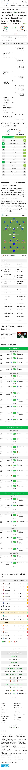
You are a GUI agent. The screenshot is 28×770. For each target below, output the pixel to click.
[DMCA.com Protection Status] (5, 766)
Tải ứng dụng (14, 724)
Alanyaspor (7, 596)
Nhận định (20, 43)
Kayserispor (7, 475)
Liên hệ (3, 759)
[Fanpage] (13, 757)
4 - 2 (14, 687)
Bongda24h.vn (15, 762)
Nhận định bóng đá (5, 716)
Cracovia (8, 548)
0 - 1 (14, 680)
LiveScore (4, 12)
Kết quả (15, 12)
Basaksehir (20, 354)
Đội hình (15, 43)
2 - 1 (14, 693)
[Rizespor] (6, 29)
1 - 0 (14, 677)
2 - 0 (14, 671)
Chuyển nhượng (4, 718)
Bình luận (3, 714)
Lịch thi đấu (9, 12)
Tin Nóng (3, 705)
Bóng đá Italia (17, 712)
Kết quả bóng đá (17, 717)
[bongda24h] (1, 5)
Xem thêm (14, 697)
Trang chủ (3, 703)
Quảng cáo (10, 759)
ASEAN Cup (12, 5)
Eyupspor (8, 465)
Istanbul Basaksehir (22, 30)
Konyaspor (8, 438)
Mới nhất (2, 4)
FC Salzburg (7, 531)
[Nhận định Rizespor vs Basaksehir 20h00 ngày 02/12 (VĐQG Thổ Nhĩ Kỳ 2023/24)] (22, 335)
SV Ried (8, 537)
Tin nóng (6, 5)
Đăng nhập (24, 1)
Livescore (3, 722)
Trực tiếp (3, 712)
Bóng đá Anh (17, 705)
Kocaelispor (21, 505)
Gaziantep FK (21, 486)
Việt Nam (19, 5)
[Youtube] (19, 757)
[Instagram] (16, 757)
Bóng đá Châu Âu (18, 707)
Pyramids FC (21, 446)
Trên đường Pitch (8, 4)
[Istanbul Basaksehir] (22, 29)
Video (2, 707)
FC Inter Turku (7, 515)
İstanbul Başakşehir (20, 413)
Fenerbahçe (7, 481)
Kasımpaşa (7, 603)
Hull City (20, 452)
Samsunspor (21, 433)
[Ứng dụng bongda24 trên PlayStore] (11, 727)
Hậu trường (3, 720)
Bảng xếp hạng (21, 12)
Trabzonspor (7, 498)
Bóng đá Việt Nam (18, 703)
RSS (2, 757)
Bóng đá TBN (17, 709)
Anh (23, 5)
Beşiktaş (20, 460)
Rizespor (5, 30)
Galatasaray (7, 587)
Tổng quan (3, 43)
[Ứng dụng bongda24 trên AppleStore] (16, 727)
